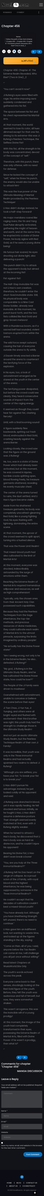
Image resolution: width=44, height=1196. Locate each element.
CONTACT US (31, 1183)
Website (4, 1132)
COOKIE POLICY (28, 1186)
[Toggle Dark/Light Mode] (19, 51)
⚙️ (28, 61)
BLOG (19, 1183)
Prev (33, 52)
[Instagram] (22, 1177)
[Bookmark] (14, 51)
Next (39, 52)
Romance (7, 12)
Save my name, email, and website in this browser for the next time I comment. (21, 1146)
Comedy (20, 12)
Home (18, 37)
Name (3, 1111)
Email (3, 1121)
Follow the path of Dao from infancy (19, 39)
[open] (41, 4)
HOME (9, 1183)
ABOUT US (13, 1186)
